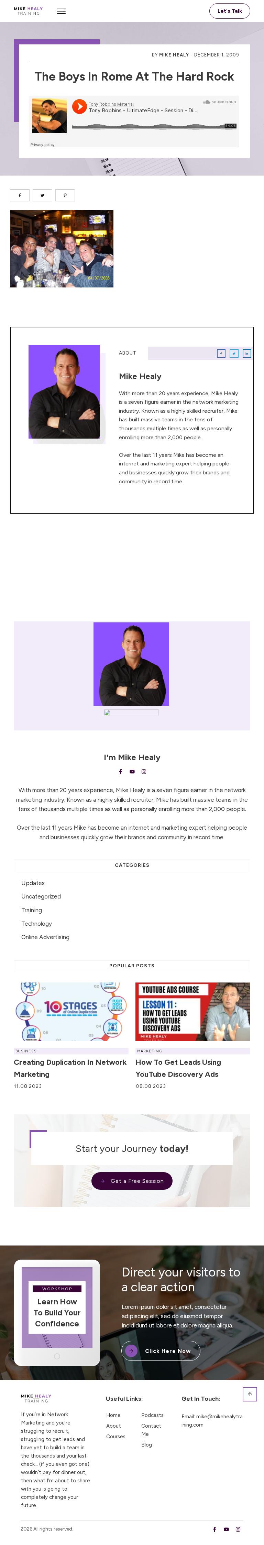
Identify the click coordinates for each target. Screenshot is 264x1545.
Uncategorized (41, 896)
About (113, 1426)
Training (31, 910)
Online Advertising (45, 937)
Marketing (149, 1051)
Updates (33, 883)
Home (113, 1415)
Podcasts (152, 1415)
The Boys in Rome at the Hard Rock (134, 76)
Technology (36, 923)
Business (26, 1051)
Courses (115, 1436)
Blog (146, 1445)
